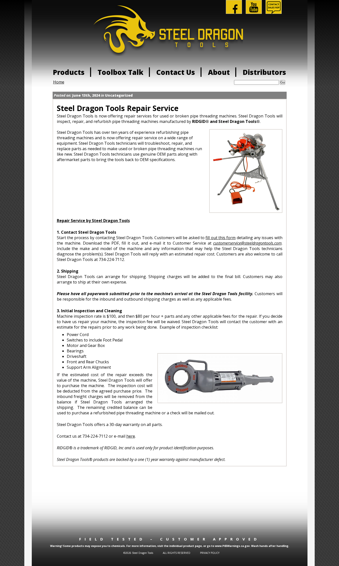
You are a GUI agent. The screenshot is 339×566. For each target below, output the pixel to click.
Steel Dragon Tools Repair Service (117, 108)
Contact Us (175, 72)
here (130, 436)
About (219, 72)
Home (58, 82)
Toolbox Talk (120, 72)
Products (69, 72)
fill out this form (220, 237)
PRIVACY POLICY (209, 553)
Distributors (264, 72)
